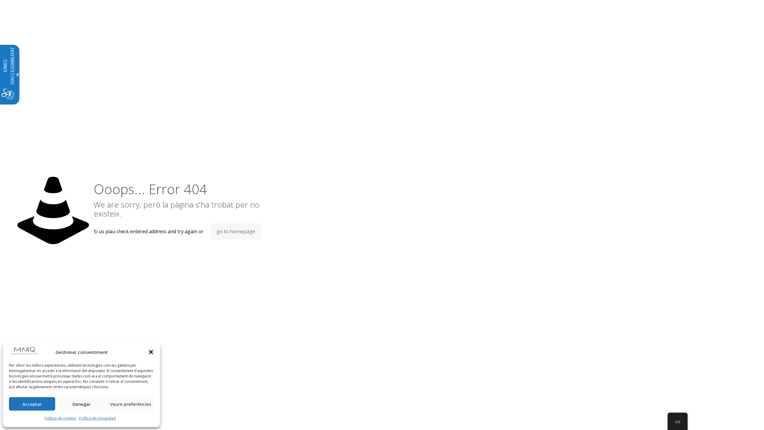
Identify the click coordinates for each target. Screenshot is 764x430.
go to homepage (236, 231)
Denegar (82, 404)
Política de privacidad (97, 418)
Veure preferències (130, 404)
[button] (151, 352)
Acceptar (32, 404)
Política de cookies (60, 418)
